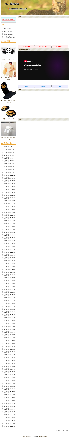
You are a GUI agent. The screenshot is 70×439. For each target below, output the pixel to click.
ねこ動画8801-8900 (9, 397)
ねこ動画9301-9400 (9, 412)
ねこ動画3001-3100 (9, 232)
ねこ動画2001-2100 (9, 203)
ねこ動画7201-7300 (9, 352)
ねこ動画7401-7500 (9, 357)
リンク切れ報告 (8, 31)
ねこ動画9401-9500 (9, 414)
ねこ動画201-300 (9, 152)
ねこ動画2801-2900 (9, 226)
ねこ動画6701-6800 (9, 337)
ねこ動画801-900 (9, 169)
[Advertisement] (43, 31)
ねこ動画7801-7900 (9, 369)
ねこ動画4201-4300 (9, 266)
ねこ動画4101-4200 (9, 263)
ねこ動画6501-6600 (9, 332)
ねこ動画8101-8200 (9, 377)
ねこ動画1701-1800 (9, 195)
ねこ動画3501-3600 (9, 246)
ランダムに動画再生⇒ (8, 20)
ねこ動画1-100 (8, 146)
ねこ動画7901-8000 (9, 372)
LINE (60, 86)
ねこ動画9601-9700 (9, 420)
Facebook (43, 86)
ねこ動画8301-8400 (9, 383)
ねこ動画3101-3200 (9, 235)
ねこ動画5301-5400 (9, 297)
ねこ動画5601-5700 (9, 306)
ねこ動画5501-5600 (9, 303)
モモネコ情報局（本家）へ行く (18, 9)
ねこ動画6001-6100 (9, 317)
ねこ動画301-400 (9, 155)
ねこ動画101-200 (9, 149)
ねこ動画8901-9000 (9, 400)
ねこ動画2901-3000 (9, 229)
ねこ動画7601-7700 (9, 363)
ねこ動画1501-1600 (9, 189)
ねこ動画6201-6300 (9, 323)
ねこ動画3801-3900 (9, 255)
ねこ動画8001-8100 (9, 375)
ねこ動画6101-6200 (9, 320)
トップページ (7, 28)
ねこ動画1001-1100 (9, 175)
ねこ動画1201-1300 (9, 181)
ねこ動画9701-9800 (9, 423)
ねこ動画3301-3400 (9, 240)
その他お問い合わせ (9, 37)
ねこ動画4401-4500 (9, 272)
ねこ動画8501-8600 (9, 389)
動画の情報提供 (8, 34)
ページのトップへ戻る (61, 431)
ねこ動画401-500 (9, 158)
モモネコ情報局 (34, 436)
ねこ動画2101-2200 (9, 206)
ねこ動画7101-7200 (9, 349)
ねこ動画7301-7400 (9, 355)
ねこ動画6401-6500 (9, 329)
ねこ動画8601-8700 (9, 392)
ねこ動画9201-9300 (9, 409)
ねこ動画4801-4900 (9, 283)
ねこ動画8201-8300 (9, 380)
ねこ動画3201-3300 (9, 238)
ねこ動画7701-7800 (9, 366)
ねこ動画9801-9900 (9, 426)
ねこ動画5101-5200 (9, 292)
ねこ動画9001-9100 (9, 403)
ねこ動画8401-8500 (9, 386)
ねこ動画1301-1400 (9, 183)
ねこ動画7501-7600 (9, 360)
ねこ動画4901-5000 (9, 286)
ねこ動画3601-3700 (9, 249)
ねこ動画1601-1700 (9, 192)
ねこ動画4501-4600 (9, 275)
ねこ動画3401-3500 (9, 243)
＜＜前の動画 (26, 46)
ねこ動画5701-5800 (9, 309)
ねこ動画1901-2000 (9, 201)
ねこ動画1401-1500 (9, 186)
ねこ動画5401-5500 (9, 300)
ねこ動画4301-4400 (9, 269)
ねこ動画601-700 (9, 163)
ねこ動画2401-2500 (9, 215)
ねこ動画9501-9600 (9, 417)
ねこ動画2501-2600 (9, 218)
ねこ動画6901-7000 (9, 343)
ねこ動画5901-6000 (9, 315)
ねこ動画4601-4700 (9, 278)
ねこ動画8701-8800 (9, 394)
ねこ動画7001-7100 (9, 346)
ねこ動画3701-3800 (9, 252)
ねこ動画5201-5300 (9, 295)
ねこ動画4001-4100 (9, 260)
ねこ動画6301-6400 (9, 326)
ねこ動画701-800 (9, 166)
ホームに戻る (43, 46)
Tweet (26, 86)
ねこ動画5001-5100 (9, 289)
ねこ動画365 (12, 3)
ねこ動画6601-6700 (9, 335)
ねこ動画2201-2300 (9, 209)
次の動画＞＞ (60, 46)
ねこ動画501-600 (9, 161)
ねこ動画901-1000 (9, 172)
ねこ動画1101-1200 (9, 178)
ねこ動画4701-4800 (9, 280)
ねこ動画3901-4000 (9, 258)
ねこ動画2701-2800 (9, 223)
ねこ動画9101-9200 (9, 406)
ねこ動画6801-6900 (9, 340)
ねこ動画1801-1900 (9, 198)
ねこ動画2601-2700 (9, 220)
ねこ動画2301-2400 (9, 212)
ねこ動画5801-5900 (9, 312)
